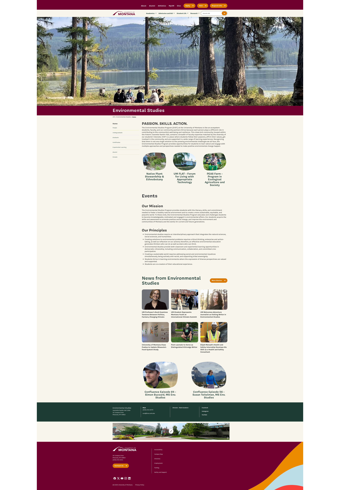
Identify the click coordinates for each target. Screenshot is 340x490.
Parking (156, 468)
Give (179, 6)
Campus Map (158, 454)
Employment (158, 463)
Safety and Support (160, 472)
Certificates (116, 142)
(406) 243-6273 (148, 410)
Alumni (152, 6)
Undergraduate (117, 133)
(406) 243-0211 (118, 460)
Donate (115, 157)
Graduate (116, 137)
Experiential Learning (119, 147)
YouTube (204, 415)
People (115, 128)
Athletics (162, 6)
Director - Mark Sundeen (180, 408)
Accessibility (158, 450)
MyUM (171, 6)
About (143, 6)
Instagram (205, 411)
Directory (157, 459)
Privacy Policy (139, 485)
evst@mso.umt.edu (149, 413)
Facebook (205, 408)
